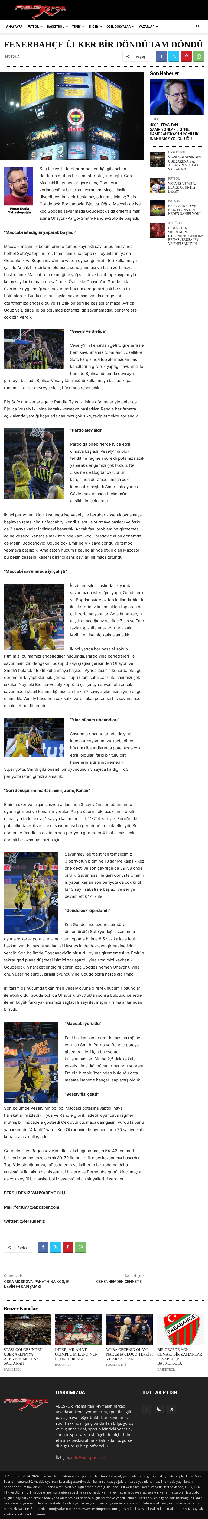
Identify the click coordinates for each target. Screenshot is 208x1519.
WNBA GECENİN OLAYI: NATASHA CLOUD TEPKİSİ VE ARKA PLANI (129, 1354)
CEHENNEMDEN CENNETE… (120, 1282)
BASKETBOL (55, 26)
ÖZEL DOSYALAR (118, 26)
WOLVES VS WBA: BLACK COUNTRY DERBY (182, 187)
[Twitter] (173, 56)
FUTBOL (33, 26)
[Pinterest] (186, 56)
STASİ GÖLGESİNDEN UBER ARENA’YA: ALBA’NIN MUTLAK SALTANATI (184, 163)
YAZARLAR (146, 26)
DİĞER (93, 26)
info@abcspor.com (88, 1457)
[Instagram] (159, 1409)
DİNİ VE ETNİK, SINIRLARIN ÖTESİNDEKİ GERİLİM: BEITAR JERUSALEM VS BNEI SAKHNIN (185, 236)
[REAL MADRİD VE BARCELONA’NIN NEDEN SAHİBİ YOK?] (157, 208)
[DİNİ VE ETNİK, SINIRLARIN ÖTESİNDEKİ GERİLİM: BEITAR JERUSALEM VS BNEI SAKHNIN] (157, 230)
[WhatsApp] (198, 56)
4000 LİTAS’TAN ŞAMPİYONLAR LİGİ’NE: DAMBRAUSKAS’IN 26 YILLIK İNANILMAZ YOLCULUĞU (174, 132)
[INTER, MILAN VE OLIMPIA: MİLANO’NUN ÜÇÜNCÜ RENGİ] (78, 1329)
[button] (197, 26)
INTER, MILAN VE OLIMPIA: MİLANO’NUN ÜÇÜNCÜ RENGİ (76, 1354)
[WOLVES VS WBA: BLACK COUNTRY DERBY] (157, 185)
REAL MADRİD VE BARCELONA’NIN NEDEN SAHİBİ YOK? (184, 210)
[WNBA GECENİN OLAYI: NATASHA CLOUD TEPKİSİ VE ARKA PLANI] (129, 1329)
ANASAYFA (14, 26)
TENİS (76, 26)
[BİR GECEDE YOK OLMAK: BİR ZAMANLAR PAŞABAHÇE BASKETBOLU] (180, 1329)
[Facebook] (161, 56)
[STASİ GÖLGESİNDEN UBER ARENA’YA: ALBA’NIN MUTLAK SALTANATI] (157, 159)
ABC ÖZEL (175, 223)
